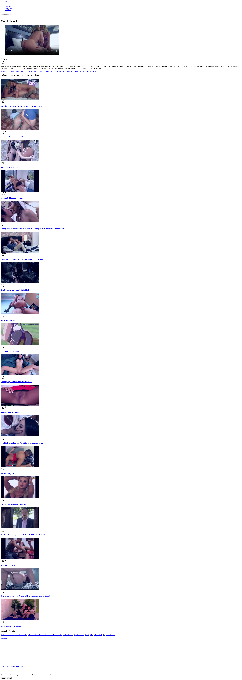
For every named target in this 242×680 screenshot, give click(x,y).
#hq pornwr (93, 71)
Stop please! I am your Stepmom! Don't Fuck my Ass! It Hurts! (25, 596)
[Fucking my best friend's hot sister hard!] (20, 375)
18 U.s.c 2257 (5, 666)
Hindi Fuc (18, 635)
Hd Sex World (98, 635)
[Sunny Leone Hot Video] (20, 405)
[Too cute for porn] (20, 466)
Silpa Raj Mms (89, 635)
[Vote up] (1, 58)
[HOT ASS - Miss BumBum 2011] (20, 497)
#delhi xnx (63, 71)
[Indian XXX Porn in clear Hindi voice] (20, 130)
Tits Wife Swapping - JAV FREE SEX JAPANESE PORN (23, 535)
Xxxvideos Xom (40, 635)
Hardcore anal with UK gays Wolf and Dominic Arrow (22, 259)
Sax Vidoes (4, 635)
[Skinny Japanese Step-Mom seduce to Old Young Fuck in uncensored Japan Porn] (20, 221)
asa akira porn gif (8, 320)
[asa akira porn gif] (20, 313)
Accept (3, 678)
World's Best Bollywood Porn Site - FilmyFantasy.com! (22, 443)
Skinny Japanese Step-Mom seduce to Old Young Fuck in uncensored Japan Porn (32, 229)
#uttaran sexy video (37, 71)
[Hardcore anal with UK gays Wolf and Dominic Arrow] (20, 252)
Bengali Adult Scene (109, 635)
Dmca (21, 666)
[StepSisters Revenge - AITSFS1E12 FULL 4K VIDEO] (20, 99)
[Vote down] (3, 58)
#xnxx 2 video (84, 71)
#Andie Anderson (16, 71)
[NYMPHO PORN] (20, 558)
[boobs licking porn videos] (20, 619)
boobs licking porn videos (11, 627)
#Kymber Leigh (5, 71)
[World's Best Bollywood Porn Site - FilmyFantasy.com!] (20, 436)
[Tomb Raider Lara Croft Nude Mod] (20, 283)
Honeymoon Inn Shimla (52, 635)
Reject (9, 678)
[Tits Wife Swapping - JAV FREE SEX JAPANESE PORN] (20, 528)
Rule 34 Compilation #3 (10, 351)
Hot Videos (8, 10)
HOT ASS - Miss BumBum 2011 (13, 504)
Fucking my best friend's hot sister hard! (16, 382)
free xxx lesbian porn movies (12, 198)
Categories (8, 6)
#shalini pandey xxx (73, 71)
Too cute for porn (7, 474)
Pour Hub (24, 635)
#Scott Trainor (26, 71)
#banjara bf (47, 71)
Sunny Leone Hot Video (10, 412)
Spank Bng (11, 635)
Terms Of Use (14, 666)
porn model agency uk (9, 167)
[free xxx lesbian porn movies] (20, 191)
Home (6, 5)
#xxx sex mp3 (55, 71)
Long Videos (8, 8)
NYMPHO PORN (8, 565)
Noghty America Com (66, 635)
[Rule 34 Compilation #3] (20, 344)
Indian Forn (31, 635)
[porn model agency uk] (20, 160)
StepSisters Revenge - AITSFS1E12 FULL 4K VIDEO (22, 106)
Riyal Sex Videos (79, 635)
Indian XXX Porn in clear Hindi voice (15, 137)
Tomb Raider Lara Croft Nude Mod (15, 290)
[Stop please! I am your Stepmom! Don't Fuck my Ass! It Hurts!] (20, 589)
